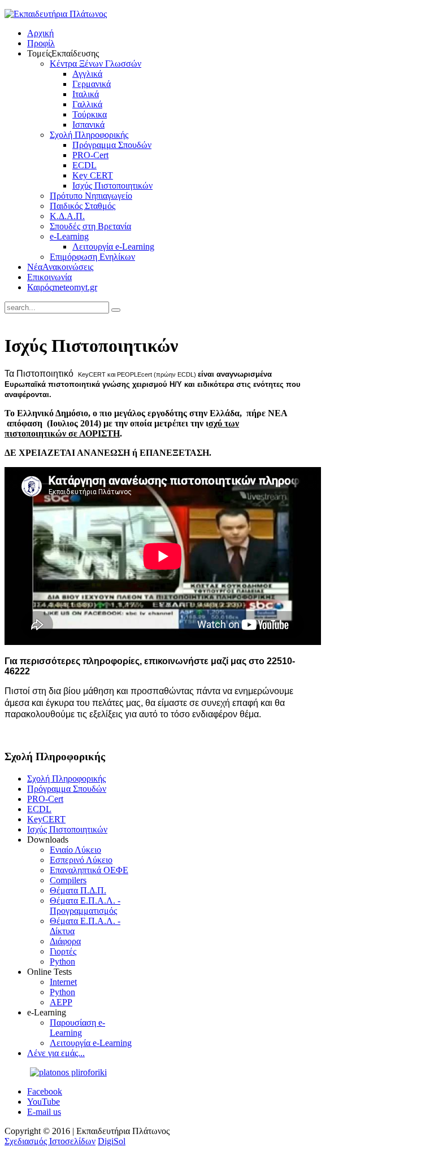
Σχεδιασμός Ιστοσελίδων (50, 1141)
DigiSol (111, 1141)
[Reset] (115, 310)
